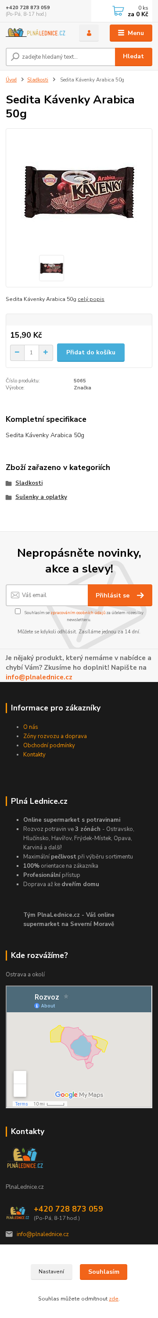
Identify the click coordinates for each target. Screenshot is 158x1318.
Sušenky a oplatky (41, 497)
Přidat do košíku (90, 352)
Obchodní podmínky (49, 745)
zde (113, 1298)
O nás (30, 727)
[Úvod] (36, 33)
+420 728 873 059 (28, 7)
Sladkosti (37, 80)
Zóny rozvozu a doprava (55, 736)
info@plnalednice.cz (39, 677)
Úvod (11, 80)
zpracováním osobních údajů (77, 612)
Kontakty (34, 755)
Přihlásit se (113, 595)
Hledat (133, 56)
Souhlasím (103, 1272)
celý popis (91, 299)
